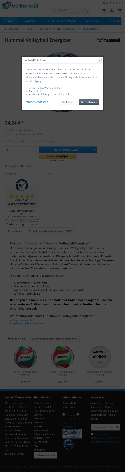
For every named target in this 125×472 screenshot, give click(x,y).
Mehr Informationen (37, 101)
